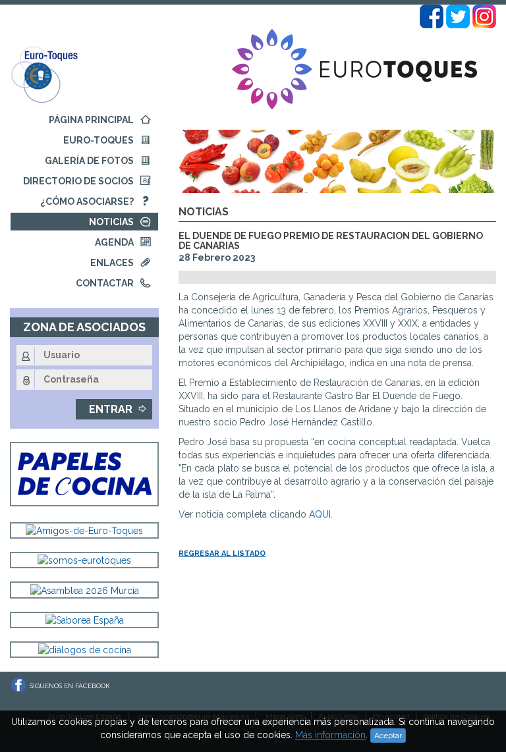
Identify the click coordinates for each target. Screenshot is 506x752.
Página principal (91, 120)
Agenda (114, 242)
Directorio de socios (78, 181)
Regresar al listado (222, 553)
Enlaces (112, 262)
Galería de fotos (89, 160)
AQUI (320, 514)
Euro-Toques (98, 140)
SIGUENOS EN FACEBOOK (70, 685)
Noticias (111, 222)
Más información (330, 735)
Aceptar (388, 735)
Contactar (105, 283)
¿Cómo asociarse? (87, 201)
